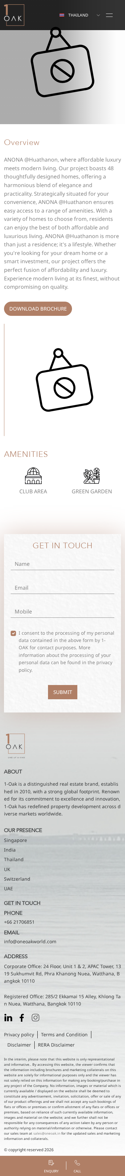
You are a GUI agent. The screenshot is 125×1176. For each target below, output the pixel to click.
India (10, 850)
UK (7, 869)
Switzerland (17, 879)
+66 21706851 (19, 922)
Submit (62, 692)
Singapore (15, 840)
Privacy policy (19, 1034)
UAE (8, 888)
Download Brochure (38, 308)
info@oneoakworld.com (30, 941)
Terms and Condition (64, 1034)
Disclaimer (19, 1045)
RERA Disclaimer (56, 1045)
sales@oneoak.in (46, 1133)
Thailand (14, 859)
